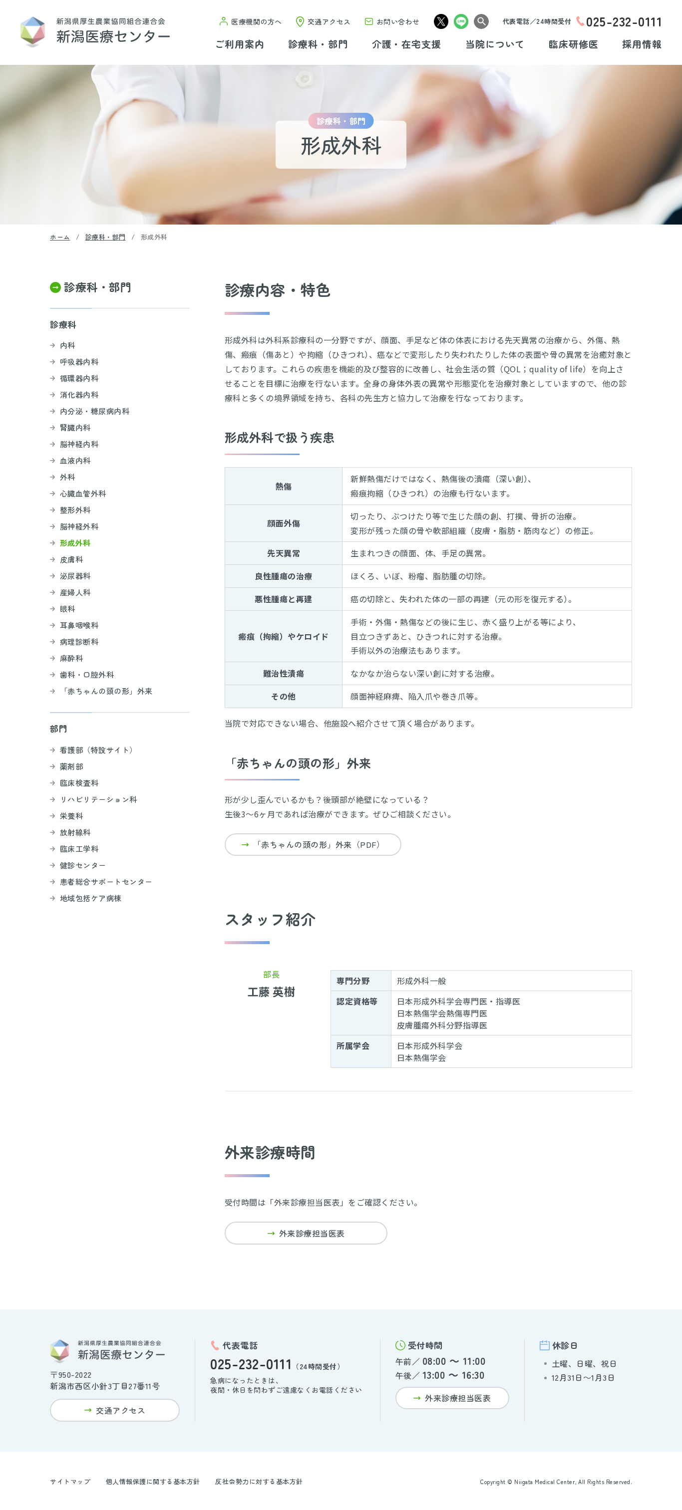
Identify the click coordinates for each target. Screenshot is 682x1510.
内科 (67, 345)
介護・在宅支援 (407, 44)
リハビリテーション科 (98, 799)
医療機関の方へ (256, 21)
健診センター (83, 865)
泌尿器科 (75, 575)
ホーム (60, 237)
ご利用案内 (240, 44)
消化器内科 (79, 394)
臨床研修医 (574, 44)
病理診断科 (79, 641)
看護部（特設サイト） (98, 750)
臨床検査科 (79, 782)
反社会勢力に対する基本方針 (259, 1481)
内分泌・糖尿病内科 (95, 411)
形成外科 (75, 542)
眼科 (67, 608)
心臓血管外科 (83, 493)
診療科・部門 (318, 44)
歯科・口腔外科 (87, 674)
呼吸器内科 (79, 361)
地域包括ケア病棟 (91, 898)
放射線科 (75, 832)
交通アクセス (329, 21)
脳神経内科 (79, 444)
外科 (67, 477)
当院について (495, 44)
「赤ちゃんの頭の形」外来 (106, 691)
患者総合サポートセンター (106, 881)
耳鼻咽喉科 (79, 625)
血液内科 (75, 460)
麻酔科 (71, 658)
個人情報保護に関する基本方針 (153, 1481)
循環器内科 (79, 378)
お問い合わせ (398, 21)
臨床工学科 (79, 848)
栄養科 (71, 815)
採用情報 (642, 44)
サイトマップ (70, 1481)
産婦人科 (75, 592)
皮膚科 (71, 559)
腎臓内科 (75, 427)
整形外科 (75, 509)
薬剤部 (71, 766)
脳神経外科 (79, 526)
